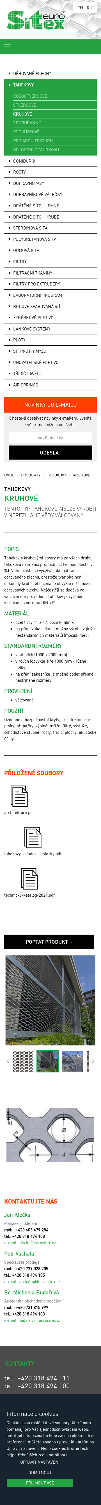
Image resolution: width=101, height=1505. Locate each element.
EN (80, 7)
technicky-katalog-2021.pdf (29, 895)
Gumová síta (26, 250)
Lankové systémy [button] (31, 329)
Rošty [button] (19, 172)
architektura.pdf (19, 812)
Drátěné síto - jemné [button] (36, 205)
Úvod (9, 474)
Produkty (30, 474)
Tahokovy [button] (23, 84)
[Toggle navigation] (7, 47)
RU (89, 7)
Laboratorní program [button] (37, 295)
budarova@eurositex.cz (40, 1320)
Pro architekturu (33, 140)
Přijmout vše (40, 1483)
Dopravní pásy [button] (28, 183)
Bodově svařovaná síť (37, 306)
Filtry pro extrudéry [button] (36, 284)
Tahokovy (56, 474)
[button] (8, 1061)
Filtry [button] (20, 261)
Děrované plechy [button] (32, 73)
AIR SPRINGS (25, 385)
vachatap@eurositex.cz (39, 1281)
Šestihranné (27, 122)
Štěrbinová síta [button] (30, 228)
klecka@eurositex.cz (37, 1242)
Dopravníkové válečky (37, 194)
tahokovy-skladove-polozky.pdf (32, 853)
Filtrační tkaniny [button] (32, 273)
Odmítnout (40, 1472)
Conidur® (24, 161)
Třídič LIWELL (27, 373)
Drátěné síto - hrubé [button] (36, 217)
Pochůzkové (26, 131)
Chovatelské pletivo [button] (36, 362)
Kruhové (22, 114)
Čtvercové (24, 105)
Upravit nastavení (39, 1462)
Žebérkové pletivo (33, 317)
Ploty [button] (19, 340)
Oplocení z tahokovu (36, 149)
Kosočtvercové (30, 96)
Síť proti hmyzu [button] (29, 351)
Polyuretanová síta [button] (34, 239)
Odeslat (50, 452)
